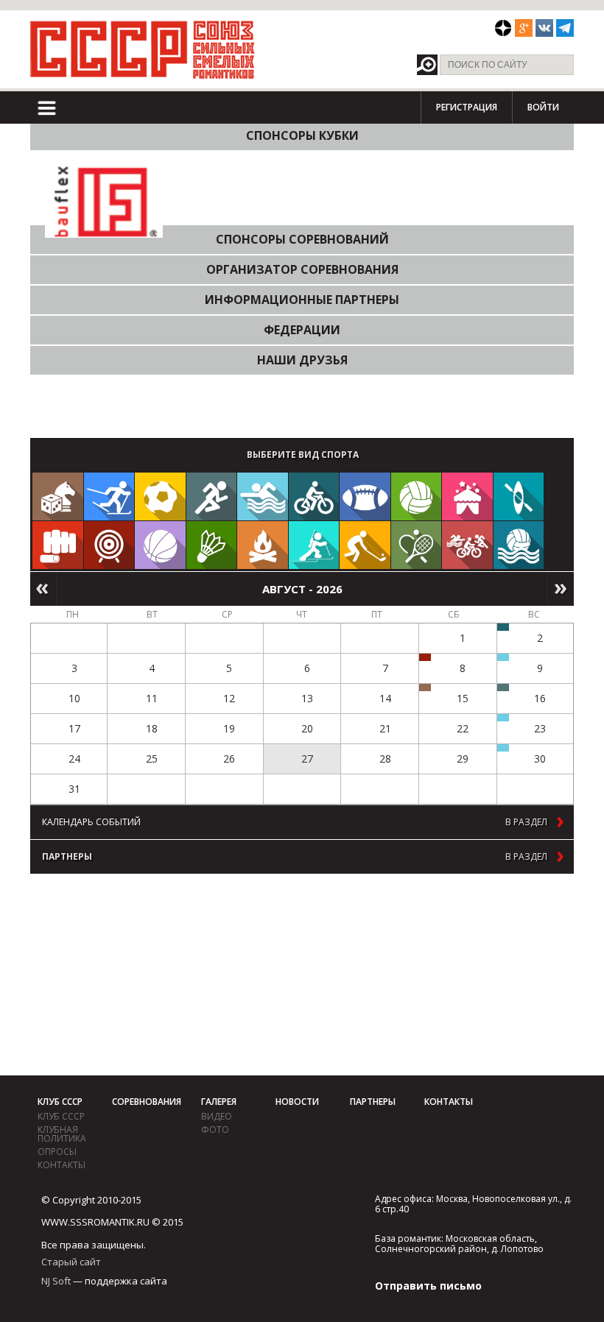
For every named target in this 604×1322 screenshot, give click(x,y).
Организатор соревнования (302, 269)
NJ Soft (56, 1280)
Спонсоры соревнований (302, 239)
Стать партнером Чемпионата (96, 406)
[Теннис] (416, 545)
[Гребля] (519, 496)
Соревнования (146, 1101)
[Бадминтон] (211, 545)
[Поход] (262, 545)
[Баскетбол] (160, 545)
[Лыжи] (109, 496)
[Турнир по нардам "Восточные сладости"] (425, 687)
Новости (297, 1101)
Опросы (57, 1151)
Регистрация (466, 107)
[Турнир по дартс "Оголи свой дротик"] (425, 657)
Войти (543, 107)
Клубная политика (62, 1134)
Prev (43, 589)
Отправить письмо (428, 1286)
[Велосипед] (314, 496)
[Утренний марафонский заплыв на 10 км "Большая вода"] (503, 748)
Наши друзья (302, 360)
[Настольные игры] (57, 496)
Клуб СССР (60, 1101)
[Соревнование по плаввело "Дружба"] (503, 627)
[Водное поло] (519, 545)
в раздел (526, 822)
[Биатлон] (314, 545)
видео (216, 1116)
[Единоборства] (57, 545)
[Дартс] (109, 545)
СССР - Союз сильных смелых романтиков (142, 49)
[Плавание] (262, 496)
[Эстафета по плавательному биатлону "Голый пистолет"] (503, 657)
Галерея (218, 1101)
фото (215, 1129)
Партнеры (373, 1101)
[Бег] (211, 496)
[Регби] (365, 496)
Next (561, 589)
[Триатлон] (467, 545)
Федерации (302, 330)
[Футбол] (160, 496)
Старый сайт (71, 1261)
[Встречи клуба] (467, 496)
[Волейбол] (416, 496)
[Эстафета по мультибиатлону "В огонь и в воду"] (503, 717)
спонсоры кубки (302, 135)
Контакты (61, 1165)
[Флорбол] (365, 545)
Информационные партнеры (302, 299)
